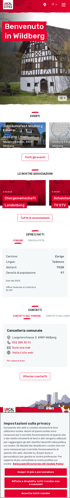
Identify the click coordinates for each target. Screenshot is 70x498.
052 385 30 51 (21, 342)
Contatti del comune (27, 315)
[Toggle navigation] (63, 4)
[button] (44, 4)
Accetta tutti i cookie (35, 493)
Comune (18, 240)
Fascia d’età (36, 240)
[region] (35, 455)
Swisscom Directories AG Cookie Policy (38, 463)
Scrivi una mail (21, 347)
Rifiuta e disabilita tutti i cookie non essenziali (36, 483)
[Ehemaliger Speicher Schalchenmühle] (35, 58)
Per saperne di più (16, 361)
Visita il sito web (22, 352)
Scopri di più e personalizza (36, 472)
